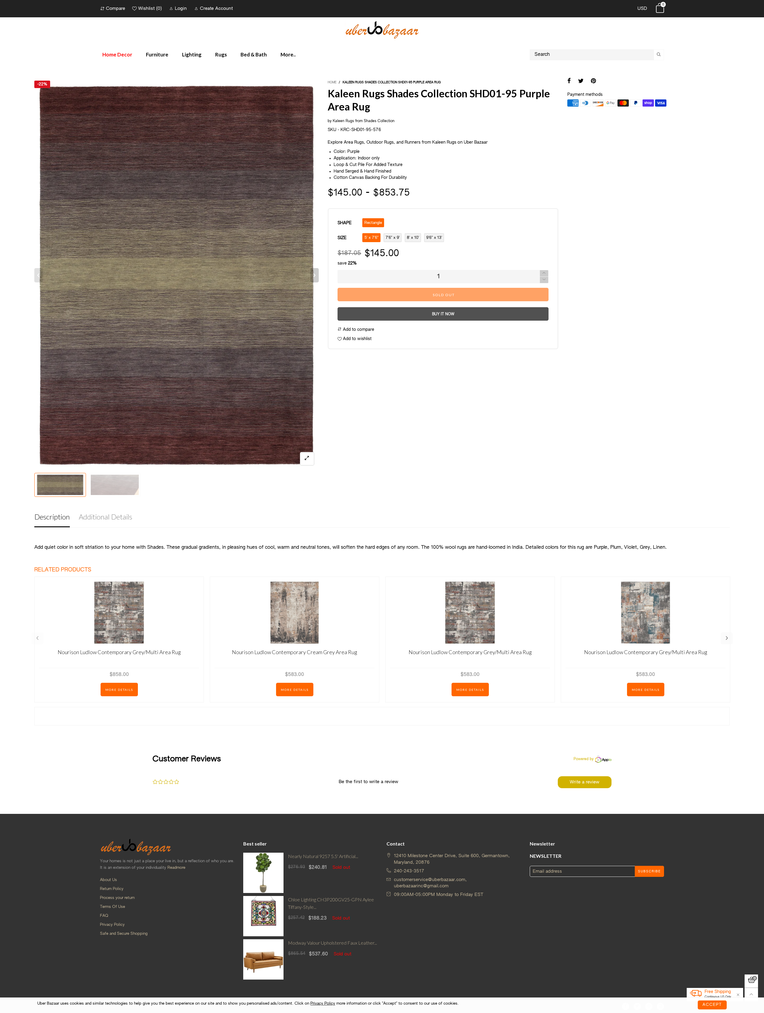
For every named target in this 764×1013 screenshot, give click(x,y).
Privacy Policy (112, 925)
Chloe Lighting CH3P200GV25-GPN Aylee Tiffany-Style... (331, 903)
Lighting (191, 54)
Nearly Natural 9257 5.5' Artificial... (323, 856)
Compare (115, 8)
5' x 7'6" (371, 238)
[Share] (569, 81)
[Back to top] (751, 994)
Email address (547, 871)
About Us (108, 880)
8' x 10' (413, 238)
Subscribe (649, 871)
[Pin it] (593, 81)
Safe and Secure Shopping (123, 934)
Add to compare (358, 330)
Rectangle (373, 223)
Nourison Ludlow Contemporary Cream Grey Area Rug (294, 652)
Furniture (157, 54)
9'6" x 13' (434, 238)
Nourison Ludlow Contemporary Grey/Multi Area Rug (119, 652)
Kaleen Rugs (343, 121)
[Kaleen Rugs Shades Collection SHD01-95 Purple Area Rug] (176, 275)
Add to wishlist (357, 339)
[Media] (307, 458)
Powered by (584, 759)
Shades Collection (379, 121)
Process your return (117, 898)
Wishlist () (150, 8)
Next (727, 638)
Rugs (221, 54)
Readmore (176, 868)
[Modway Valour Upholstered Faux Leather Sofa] (263, 959)
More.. (288, 54)
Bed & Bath (254, 54)
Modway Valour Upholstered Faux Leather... (332, 943)
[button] (38, 275)
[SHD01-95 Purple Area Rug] (115, 485)
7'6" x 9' (393, 238)
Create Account (216, 8)
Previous (37, 638)
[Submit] (659, 54)
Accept (712, 1005)
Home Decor (117, 54)
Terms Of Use (112, 907)
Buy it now (443, 314)
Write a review (584, 782)
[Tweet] (581, 81)
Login (181, 8)
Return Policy (112, 889)
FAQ (104, 916)
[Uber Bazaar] (382, 29)
